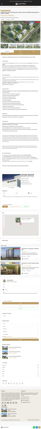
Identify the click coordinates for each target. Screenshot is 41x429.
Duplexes (3, 367)
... (38, 254)
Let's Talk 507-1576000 (14, 1)
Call (15, 206)
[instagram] (6, 383)
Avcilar (17, 17)
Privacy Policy (29, 419)
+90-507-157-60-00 (25, 178)
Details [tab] (34, 51)
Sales (2, 10)
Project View (5, 331)
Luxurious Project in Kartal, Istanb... (15, 351)
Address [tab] (20, 51)
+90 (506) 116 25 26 (25, 397)
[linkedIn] (14, 383)
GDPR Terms (10, 204)
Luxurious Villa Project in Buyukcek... (15, 356)
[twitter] (11, 383)
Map (3, 212)
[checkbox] (2, 204)
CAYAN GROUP (27, 175)
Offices (3, 371)
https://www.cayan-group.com (27, 183)
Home (1, 7)
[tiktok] (17, 383)
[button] (22, 225)
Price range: (4, 336)
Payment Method (5, 334)
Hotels (3, 369)
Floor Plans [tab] (20, 53)
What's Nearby (5, 240)
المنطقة (4, 326)
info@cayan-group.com (26, 182)
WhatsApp (26, 206)
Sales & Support (21, 1)
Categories (4, 328)
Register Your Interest (28, 1)
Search (20, 339)
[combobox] (29, 193)
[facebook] (3, 383)
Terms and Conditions (35, 419)
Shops (8, 7)
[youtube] (9, 383)
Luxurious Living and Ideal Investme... (15, 347)
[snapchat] (20, 383)
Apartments (5, 7)
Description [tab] (7, 51)
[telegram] (22, 383)
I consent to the (7, 204)
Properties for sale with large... (26, 218)
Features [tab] (7, 53)
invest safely (33, 157)
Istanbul (14, 17)
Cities (4, 323)
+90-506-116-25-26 (25, 180)
